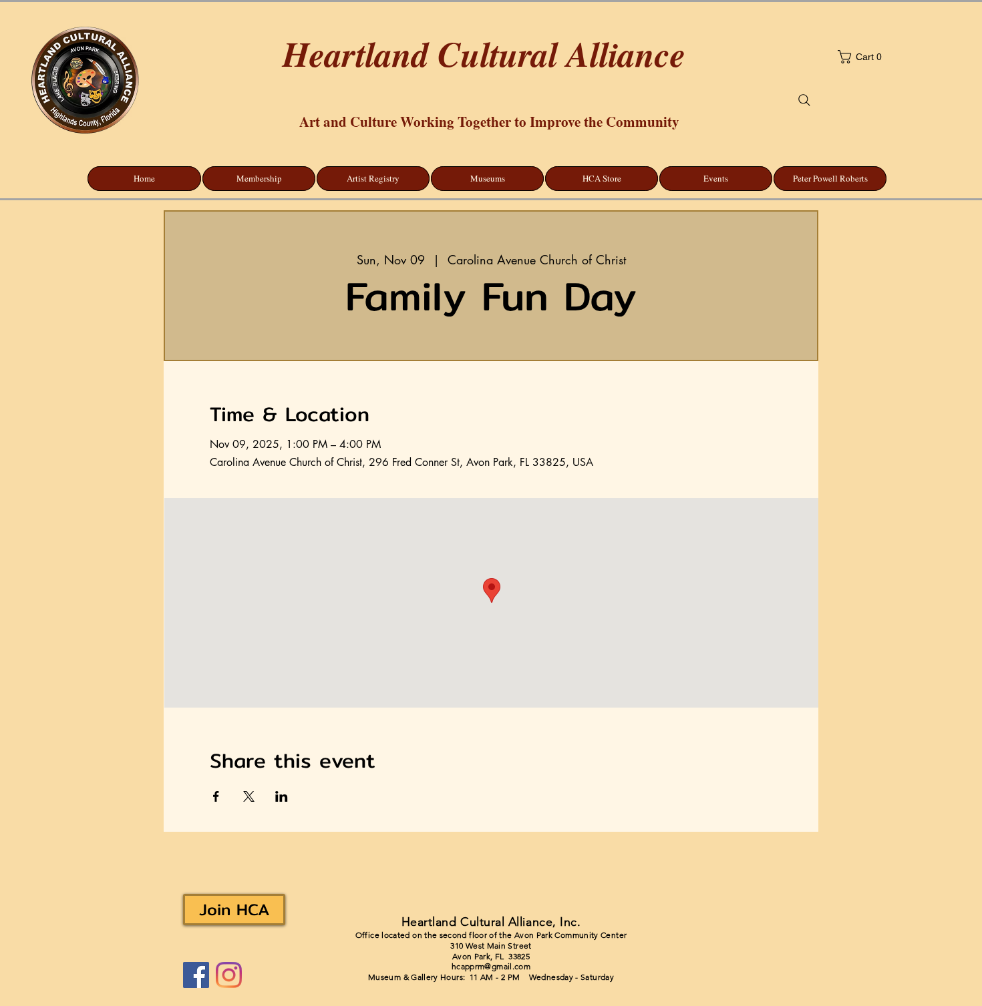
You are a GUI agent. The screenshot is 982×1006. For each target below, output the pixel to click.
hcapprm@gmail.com (491, 966)
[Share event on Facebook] (216, 796)
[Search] (804, 100)
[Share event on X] (248, 796)
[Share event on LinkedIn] (281, 796)
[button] (899, 56)
